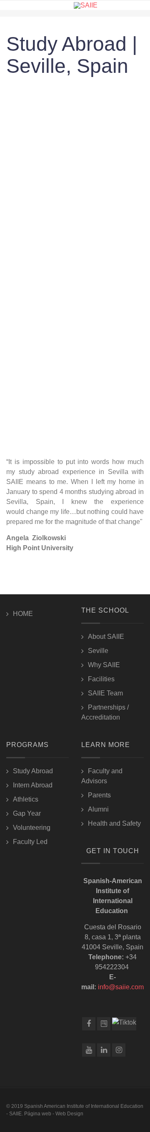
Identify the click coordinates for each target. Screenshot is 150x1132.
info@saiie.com (121, 986)
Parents (99, 795)
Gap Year (27, 813)
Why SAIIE (104, 664)
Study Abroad (33, 771)
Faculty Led (30, 841)
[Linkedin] (103, 1050)
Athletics (25, 799)
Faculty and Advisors (101, 775)
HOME (23, 613)
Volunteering (31, 827)
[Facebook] (88, 1023)
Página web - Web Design (53, 1114)
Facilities (101, 679)
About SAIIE (106, 636)
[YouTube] (88, 1050)
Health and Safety (114, 823)
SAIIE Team (105, 693)
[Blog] (103, 1023)
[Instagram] (118, 1050)
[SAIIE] (86, 5)
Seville (98, 650)
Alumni (98, 809)
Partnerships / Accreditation (105, 712)
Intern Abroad (32, 785)
